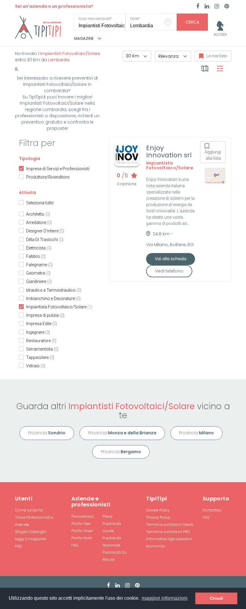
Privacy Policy (158, 517)
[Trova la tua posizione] (168, 22)
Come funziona (29, 510)
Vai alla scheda (170, 259)
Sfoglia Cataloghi (30, 531)
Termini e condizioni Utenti (169, 524)
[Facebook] (197, 7)
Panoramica (82, 516)
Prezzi (107, 516)
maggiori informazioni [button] (165, 598)
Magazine (84, 38)
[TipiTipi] (38, 27)
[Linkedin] (207, 7)
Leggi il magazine (30, 538)
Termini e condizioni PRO (168, 531)
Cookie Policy (158, 510)
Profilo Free (81, 523)
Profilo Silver (82, 530)
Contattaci (211, 510)
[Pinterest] (226, 7)
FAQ (18, 546)
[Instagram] (216, 7)
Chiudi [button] (216, 598)
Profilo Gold (81, 538)
